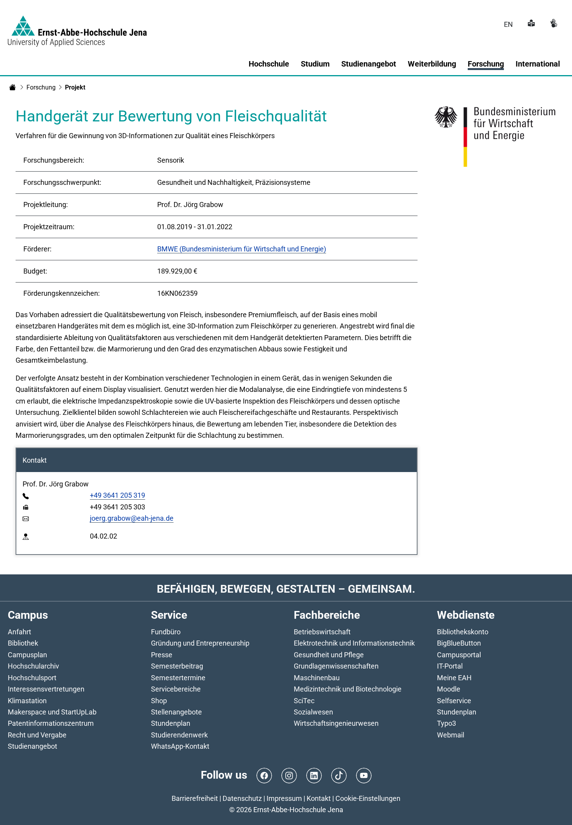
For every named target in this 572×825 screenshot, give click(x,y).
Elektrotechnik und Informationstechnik (354, 643)
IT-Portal (450, 666)
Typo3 (446, 723)
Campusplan (27, 655)
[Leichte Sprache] (530, 24)
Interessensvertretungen (46, 689)
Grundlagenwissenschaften (336, 666)
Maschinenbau (317, 678)
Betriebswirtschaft (322, 632)
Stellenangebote (176, 712)
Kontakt (319, 798)
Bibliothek (23, 643)
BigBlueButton (459, 643)
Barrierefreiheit (195, 798)
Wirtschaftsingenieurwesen (336, 723)
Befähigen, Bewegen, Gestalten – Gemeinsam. (286, 589)
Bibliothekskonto (462, 632)
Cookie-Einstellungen (367, 798)
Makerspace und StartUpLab (52, 712)
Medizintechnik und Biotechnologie (348, 689)
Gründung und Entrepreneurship (200, 643)
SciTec (304, 701)
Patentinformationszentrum (51, 723)
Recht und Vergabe (37, 735)
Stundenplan (170, 723)
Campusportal (459, 655)
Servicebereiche (176, 689)
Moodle (448, 689)
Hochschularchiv (33, 666)
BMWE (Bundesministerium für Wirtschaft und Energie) (241, 249)
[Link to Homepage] (77, 26)
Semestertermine (178, 678)
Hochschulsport (32, 678)
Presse (161, 655)
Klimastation (27, 701)
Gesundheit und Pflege (329, 655)
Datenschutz (242, 798)
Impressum (284, 798)
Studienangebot (32, 746)
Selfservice (454, 701)
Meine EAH (454, 678)
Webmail (450, 735)
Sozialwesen (313, 712)
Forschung (41, 87)
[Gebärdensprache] (553, 24)
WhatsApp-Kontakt (180, 746)
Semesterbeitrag (177, 666)
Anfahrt (19, 632)
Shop (159, 701)
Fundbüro (166, 632)
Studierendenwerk (179, 735)
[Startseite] (12, 87)
